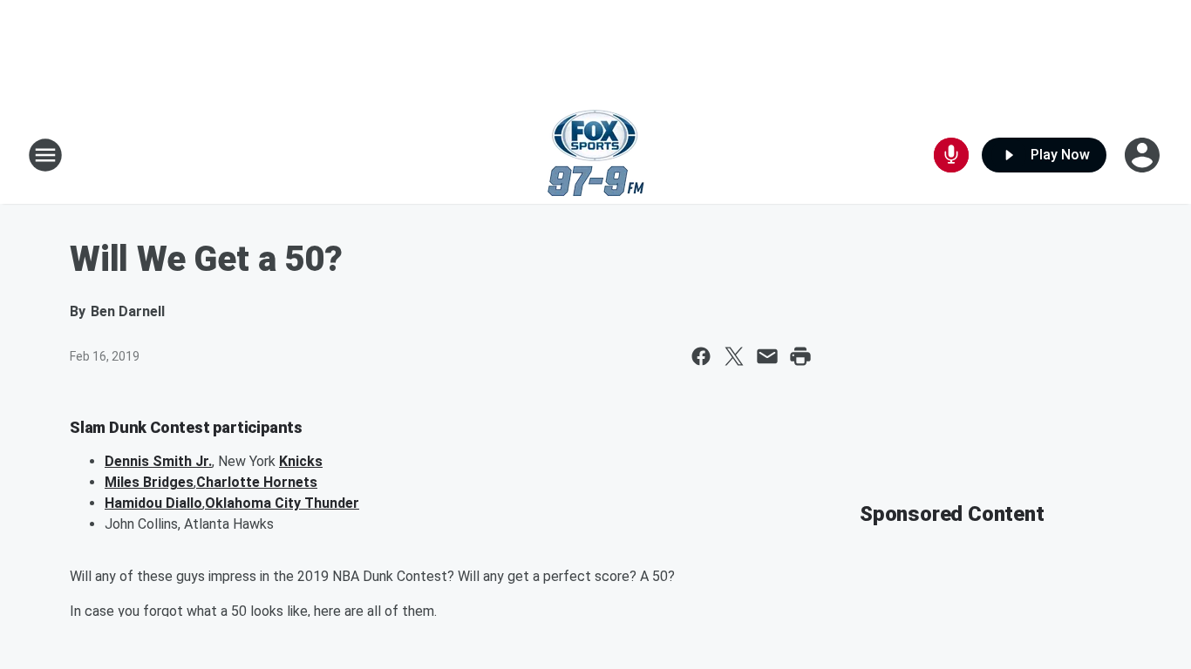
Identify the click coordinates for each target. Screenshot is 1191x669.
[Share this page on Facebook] (701, 356)
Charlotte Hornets (256, 482)
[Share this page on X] (734, 356)
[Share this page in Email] (767, 356)
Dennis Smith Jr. (158, 461)
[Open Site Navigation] (45, 155)
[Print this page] (800, 356)
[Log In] (1144, 155)
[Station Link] (596, 155)
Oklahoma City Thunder (282, 503)
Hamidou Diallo (153, 503)
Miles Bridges (149, 482)
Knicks (301, 461)
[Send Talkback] (951, 155)
